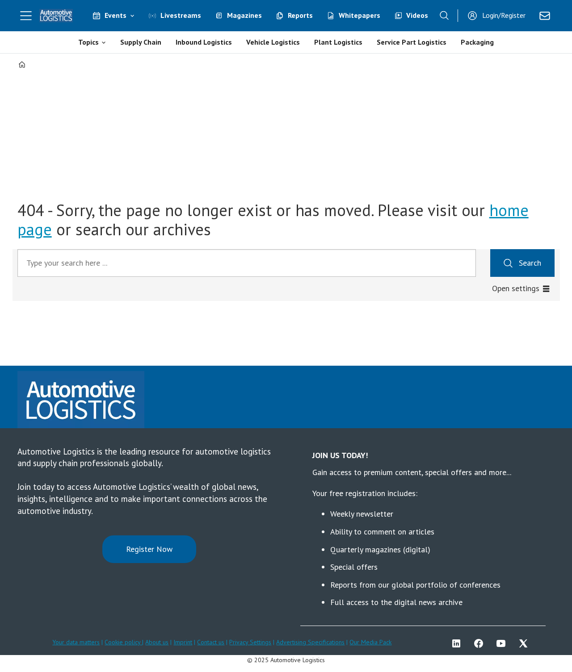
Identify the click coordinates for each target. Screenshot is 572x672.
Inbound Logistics (204, 42)
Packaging (477, 42)
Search (530, 263)
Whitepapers (359, 15)
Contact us (210, 642)
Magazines (244, 15)
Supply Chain (140, 42)
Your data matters (76, 642)
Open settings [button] (515, 288)
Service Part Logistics (411, 42)
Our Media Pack (370, 642)
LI (458, 643)
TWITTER (525, 643)
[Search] (444, 16)
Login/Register (504, 15)
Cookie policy (123, 642)
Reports (300, 15)
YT (503, 643)
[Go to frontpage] (56, 16)
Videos (417, 15)
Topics (88, 42)
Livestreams (180, 15)
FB (480, 643)
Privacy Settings (250, 642)
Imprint (182, 642)
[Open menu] (25, 16)
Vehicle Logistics (273, 42)
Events (115, 15)
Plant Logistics (338, 42)
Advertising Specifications (310, 642)
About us (156, 642)
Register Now (149, 549)
